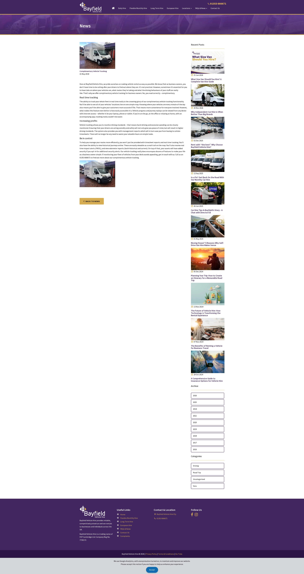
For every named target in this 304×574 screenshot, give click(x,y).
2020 (195, 422)
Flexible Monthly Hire (138, 8)
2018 (195, 436)
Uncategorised (199, 479)
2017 (195, 442)
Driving (196, 466)
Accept (152, 570)
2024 (195, 409)
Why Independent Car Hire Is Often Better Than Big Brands (207, 113)
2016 (195, 449)
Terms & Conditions (166, 554)
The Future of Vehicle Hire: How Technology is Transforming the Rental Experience (206, 313)
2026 (195, 395)
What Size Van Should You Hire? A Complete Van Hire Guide (206, 80)
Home (122, 514)
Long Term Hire (157, 8)
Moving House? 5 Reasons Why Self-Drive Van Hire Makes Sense (207, 244)
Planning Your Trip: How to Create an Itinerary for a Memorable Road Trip (206, 278)
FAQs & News (125, 529)
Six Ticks (178, 554)
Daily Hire (122, 8)
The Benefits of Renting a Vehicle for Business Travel (206, 347)
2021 (195, 416)
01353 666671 (218, 3)
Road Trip (197, 472)
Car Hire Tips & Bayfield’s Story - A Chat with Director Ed (207, 211)
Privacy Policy (151, 554)
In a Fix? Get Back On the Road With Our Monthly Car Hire (207, 178)
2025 (195, 402)
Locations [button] (186, 8)
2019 (195, 429)
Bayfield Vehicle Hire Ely (166, 514)
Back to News (93, 201)
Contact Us (215, 8)
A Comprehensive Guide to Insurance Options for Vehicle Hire (207, 379)
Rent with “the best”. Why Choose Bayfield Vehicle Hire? (207, 145)
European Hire (172, 8)
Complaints (125, 536)
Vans (195, 486)
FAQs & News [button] (200, 8)
